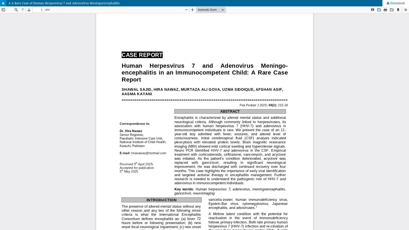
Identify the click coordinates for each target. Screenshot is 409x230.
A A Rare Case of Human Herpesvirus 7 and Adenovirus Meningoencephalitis (64, 3)
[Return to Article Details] (3, 3)
